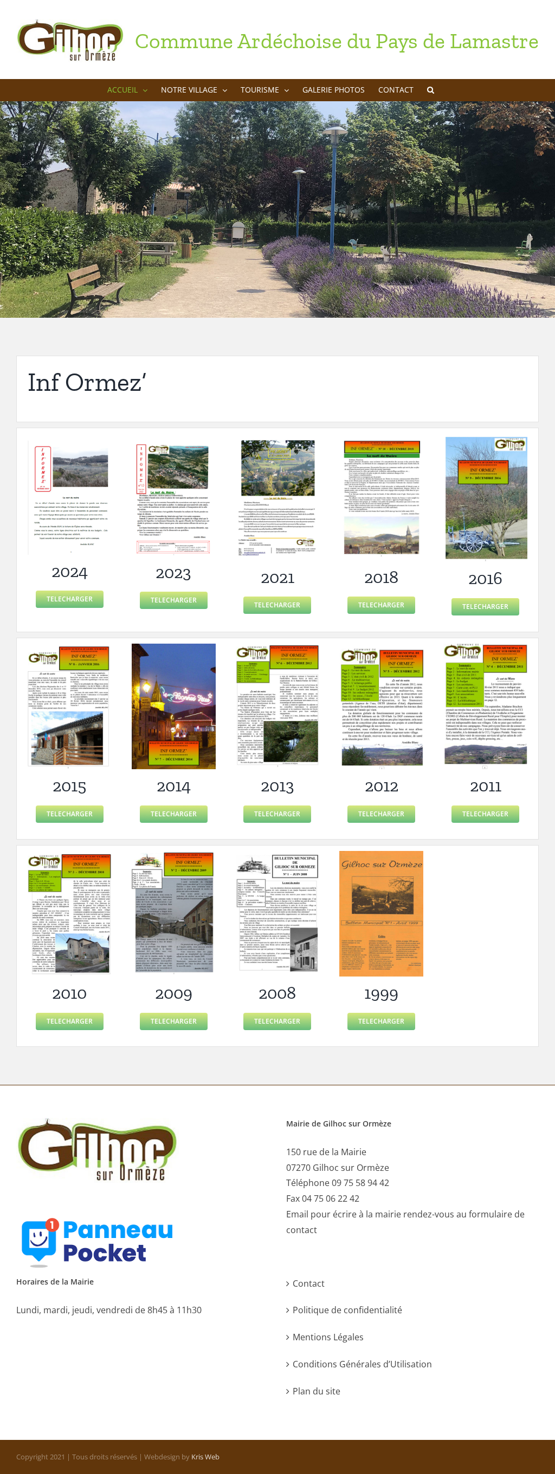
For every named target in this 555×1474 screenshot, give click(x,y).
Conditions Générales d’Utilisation (362, 1364)
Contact (309, 1283)
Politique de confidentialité (347, 1310)
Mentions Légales (328, 1337)
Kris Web (205, 1457)
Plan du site (316, 1391)
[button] (430, 90)
